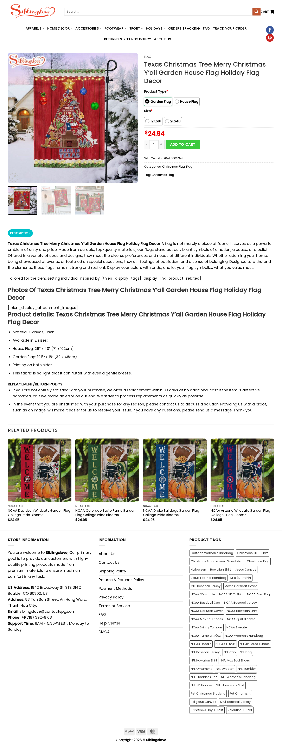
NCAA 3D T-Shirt (231, 594)
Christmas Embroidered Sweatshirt (217, 561)
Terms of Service (114, 605)
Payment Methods (115, 588)
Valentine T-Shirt (239, 710)
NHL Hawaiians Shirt (230, 685)
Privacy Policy (111, 597)
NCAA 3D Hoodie (203, 594)
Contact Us (109, 562)
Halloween (198, 569)
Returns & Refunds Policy (127, 39)
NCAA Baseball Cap (205, 603)
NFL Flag (246, 652)
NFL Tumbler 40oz (204, 677)
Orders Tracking (184, 28)
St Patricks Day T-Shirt (207, 710)
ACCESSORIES (87, 28)
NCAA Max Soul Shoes (207, 619)
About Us (162, 39)
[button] (267, 11)
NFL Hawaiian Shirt (204, 660)
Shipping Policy (112, 571)
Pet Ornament (240, 693)
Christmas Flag (173, 166)
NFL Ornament (201, 669)
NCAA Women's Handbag (244, 636)
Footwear (113, 28)
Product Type (156, 91)
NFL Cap (230, 652)
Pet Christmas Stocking (208, 693)
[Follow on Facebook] (270, 30)
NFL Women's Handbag (238, 677)
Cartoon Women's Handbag (212, 553)
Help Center (109, 623)
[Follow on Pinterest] (270, 38)
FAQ (206, 28)
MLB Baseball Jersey (205, 586)
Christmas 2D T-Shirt (252, 553)
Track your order (230, 28)
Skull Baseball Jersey (235, 702)
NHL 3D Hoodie (201, 685)
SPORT (134, 28)
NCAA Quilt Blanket (241, 619)
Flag (147, 57)
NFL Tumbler (247, 669)
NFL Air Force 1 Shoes (255, 644)
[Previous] (15, 118)
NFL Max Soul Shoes (235, 660)
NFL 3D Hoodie (201, 644)
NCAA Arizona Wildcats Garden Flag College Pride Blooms (240, 512)
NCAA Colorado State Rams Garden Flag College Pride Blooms (105, 512)
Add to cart (182, 144)
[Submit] (256, 11)
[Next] (130, 118)
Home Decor (58, 28)
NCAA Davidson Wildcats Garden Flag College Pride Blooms (39, 512)
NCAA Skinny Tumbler (206, 627)
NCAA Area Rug (258, 594)
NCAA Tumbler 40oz (206, 636)
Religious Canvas (203, 702)
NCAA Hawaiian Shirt (242, 611)
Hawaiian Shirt (220, 569)
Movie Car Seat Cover (241, 586)
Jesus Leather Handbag (208, 578)
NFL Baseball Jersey (205, 652)
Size (148, 110)
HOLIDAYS (154, 28)
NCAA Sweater (237, 627)
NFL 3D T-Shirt (226, 644)
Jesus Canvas (245, 569)
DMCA (104, 631)
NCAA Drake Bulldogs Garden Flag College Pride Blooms (171, 512)
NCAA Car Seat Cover (207, 611)
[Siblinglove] (33, 11)
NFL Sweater (225, 669)
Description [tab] (20, 233)
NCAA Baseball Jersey (240, 603)
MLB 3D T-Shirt (240, 578)
